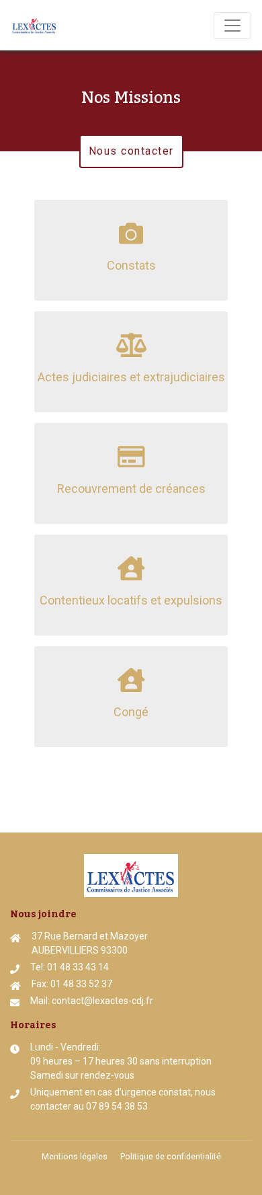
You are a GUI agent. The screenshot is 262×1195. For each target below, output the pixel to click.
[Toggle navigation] (232, 25)
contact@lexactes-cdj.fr (102, 1000)
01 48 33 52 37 (81, 983)
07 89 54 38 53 (117, 1106)
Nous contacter (131, 151)
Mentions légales (74, 1156)
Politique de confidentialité (170, 1156)
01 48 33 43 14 (78, 967)
